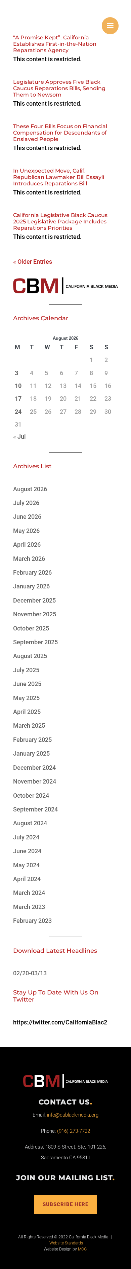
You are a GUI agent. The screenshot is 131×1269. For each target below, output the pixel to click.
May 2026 (26, 530)
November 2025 (34, 614)
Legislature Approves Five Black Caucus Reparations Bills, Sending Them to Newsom (59, 88)
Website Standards (66, 1243)
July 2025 (26, 670)
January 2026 (31, 586)
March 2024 (29, 892)
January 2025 (31, 753)
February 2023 (32, 920)
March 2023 (29, 906)
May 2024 (26, 865)
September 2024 (35, 809)
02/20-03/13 (30, 973)
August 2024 (30, 823)
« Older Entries (32, 261)
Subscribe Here (65, 1204)
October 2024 (31, 795)
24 (18, 411)
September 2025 (35, 642)
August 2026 (30, 489)
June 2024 (27, 851)
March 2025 (29, 725)
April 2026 (27, 544)
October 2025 (31, 628)
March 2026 (29, 558)
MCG (82, 1249)
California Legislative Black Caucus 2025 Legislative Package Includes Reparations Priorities (60, 221)
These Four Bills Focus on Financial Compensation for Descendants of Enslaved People (60, 132)
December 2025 (34, 600)
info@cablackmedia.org (72, 1115)
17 (18, 398)
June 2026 (27, 516)
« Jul (19, 436)
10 (18, 385)
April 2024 (27, 878)
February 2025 (32, 739)
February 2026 (32, 572)
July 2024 (26, 837)
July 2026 (26, 502)
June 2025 (27, 683)
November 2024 (34, 781)
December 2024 (34, 767)
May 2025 (26, 697)
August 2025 (30, 655)
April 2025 (27, 711)
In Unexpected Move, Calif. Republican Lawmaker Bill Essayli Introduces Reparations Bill (58, 177)
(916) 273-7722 (73, 1131)
